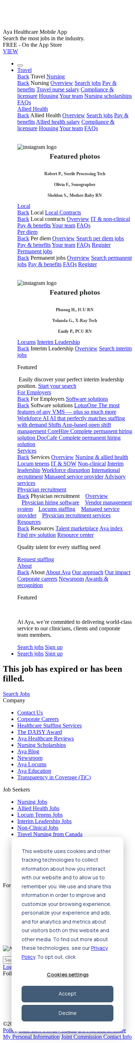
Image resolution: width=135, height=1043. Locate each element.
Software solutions (87, 399)
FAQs (24, 102)
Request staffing (35, 559)
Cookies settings (68, 974)
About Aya (58, 572)
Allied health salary (58, 122)
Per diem (27, 232)
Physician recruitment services (76, 515)
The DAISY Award (39, 732)
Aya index (111, 528)
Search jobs (88, 83)
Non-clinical (92, 464)
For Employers (34, 392)
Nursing (55, 76)
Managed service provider (73, 476)
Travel (24, 70)
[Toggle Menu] (20, 65)
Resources (29, 522)
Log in (10, 967)
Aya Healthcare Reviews (45, 738)
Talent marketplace (76, 528)
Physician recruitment (41, 489)
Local (23, 206)
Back (23, 76)
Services (26, 451)
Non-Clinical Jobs (37, 828)
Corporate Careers (38, 719)
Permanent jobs (34, 251)
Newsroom (71, 579)
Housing (48, 96)
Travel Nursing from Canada (49, 834)
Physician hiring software (50, 502)
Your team (71, 96)
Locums (26, 342)
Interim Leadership (58, 342)
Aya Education (34, 771)
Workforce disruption (66, 470)
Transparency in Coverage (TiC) (54, 777)
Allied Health (32, 109)
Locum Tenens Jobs (40, 815)
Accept (67, 993)
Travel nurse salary (57, 89)
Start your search (57, 386)
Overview (61, 83)
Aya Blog (28, 751)
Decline (68, 1013)
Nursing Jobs (32, 802)
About (24, 566)
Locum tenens (33, 464)
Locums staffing (57, 509)
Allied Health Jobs (38, 808)
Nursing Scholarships (41, 745)
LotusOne (68, 408)
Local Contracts (63, 212)
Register (101, 245)
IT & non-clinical (110, 219)
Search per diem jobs (100, 238)
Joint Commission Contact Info (96, 1037)
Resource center (75, 535)
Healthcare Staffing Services (49, 725)
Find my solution (36, 535)
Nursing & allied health (101, 457)
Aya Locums (31, 764)
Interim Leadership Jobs (44, 821)
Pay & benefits (34, 225)
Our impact (117, 572)
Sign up (54, 647)
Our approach (87, 572)
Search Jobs (16, 694)
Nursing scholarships (108, 96)
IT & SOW (63, 464)
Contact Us (30, 712)
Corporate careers (37, 579)
